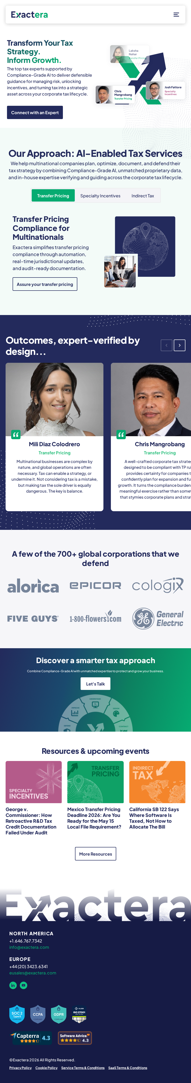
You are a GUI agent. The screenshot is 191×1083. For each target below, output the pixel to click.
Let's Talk (95, 683)
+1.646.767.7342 (25, 940)
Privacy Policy (20, 1067)
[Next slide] (179, 345)
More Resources (95, 853)
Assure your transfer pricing (45, 284)
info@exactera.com (29, 947)
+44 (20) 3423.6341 (28, 966)
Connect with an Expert (35, 112)
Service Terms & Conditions (83, 1067)
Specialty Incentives (100, 195)
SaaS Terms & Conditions (127, 1067)
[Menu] (175, 14)
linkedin (13, 985)
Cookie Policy (46, 1067)
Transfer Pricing (53, 195)
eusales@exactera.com (32, 972)
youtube (23, 985)
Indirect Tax (143, 195)
